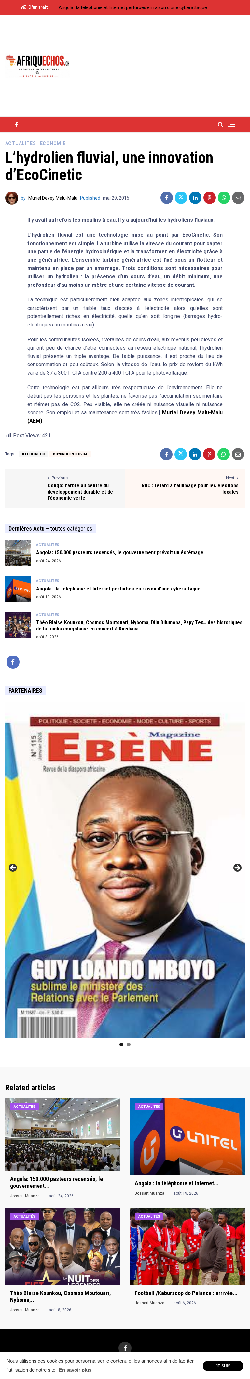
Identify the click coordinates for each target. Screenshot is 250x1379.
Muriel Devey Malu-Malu (52, 198)
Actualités (20, 143)
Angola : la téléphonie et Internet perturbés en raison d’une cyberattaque (133, 7)
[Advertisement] (169, 65)
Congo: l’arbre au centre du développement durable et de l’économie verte (80, 492)
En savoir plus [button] (75, 1369)
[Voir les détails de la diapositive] (125, 870)
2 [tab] (129, 1044)
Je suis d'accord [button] (223, 1367)
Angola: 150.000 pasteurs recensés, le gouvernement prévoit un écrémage (119, 553)
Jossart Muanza (25, 1196)
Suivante (237, 868)
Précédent (13, 868)
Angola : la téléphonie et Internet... (177, 1183)
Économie (53, 143)
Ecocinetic (35, 454)
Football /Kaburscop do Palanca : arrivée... (186, 1293)
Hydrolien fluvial (72, 454)
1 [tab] (121, 1044)
